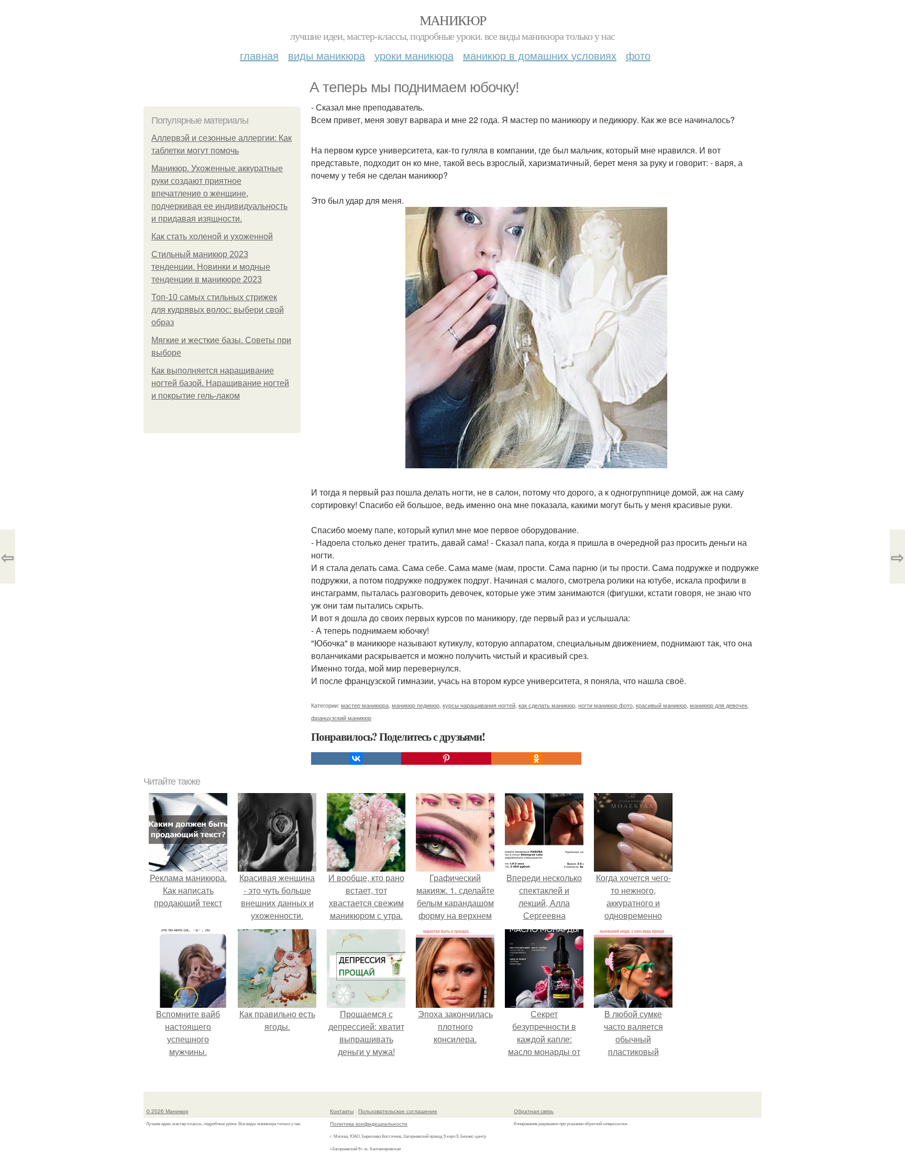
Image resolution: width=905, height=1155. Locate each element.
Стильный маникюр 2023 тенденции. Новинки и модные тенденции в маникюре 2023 (210, 267)
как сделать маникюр (546, 705)
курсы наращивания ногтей (479, 705)
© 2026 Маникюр (167, 1111)
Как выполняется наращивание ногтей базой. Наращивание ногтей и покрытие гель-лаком (220, 383)
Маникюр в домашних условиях (539, 55)
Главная (259, 55)
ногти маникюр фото (605, 705)
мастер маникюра (365, 705)
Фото (638, 55)
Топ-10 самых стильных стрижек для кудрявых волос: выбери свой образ (217, 310)
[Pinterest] (446, 758)
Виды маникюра (326, 55)
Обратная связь (534, 1111)
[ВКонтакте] (356, 758)
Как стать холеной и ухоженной (212, 236)
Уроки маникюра (414, 55)
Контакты (342, 1111)
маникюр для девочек (718, 705)
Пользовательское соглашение (397, 1111)
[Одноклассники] (536, 758)
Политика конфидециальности (368, 1123)
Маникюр (453, 20)
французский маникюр (341, 717)
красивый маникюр (661, 705)
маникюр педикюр (415, 705)
